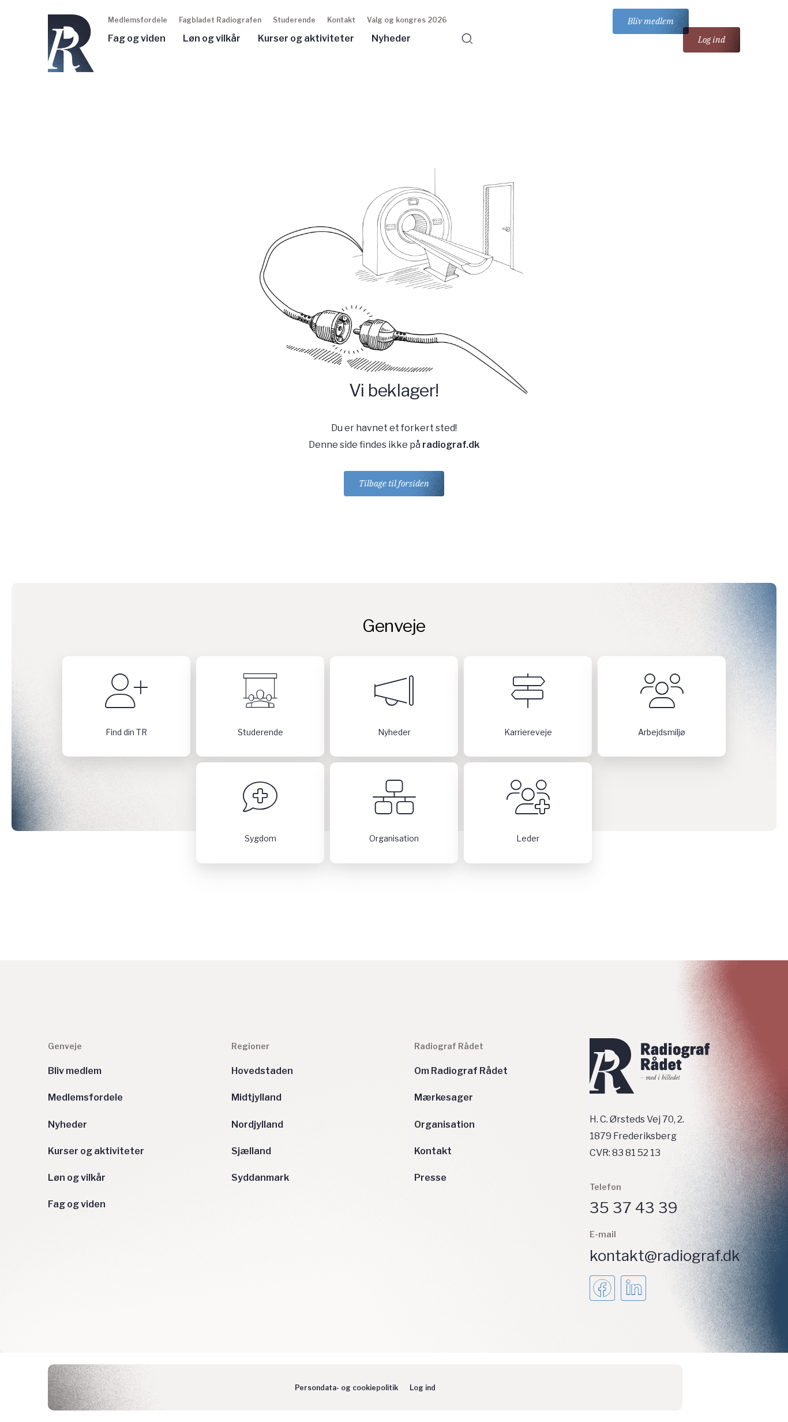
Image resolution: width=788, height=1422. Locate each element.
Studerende (294, 20)
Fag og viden (137, 38)
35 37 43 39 (634, 1208)
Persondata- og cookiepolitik (346, 1387)
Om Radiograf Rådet (461, 1070)
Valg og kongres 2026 (407, 20)
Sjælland (251, 1151)
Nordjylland (257, 1124)
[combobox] (560, 61)
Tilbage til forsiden (394, 483)
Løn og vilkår (212, 38)
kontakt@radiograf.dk (665, 1255)
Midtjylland (256, 1097)
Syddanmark (260, 1177)
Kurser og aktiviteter (306, 38)
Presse (430, 1177)
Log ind (711, 39)
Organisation (444, 1124)
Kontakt (341, 20)
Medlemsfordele (137, 20)
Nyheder (391, 38)
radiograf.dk (450, 444)
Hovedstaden (262, 1070)
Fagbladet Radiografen (220, 20)
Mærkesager (443, 1097)
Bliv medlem (651, 21)
